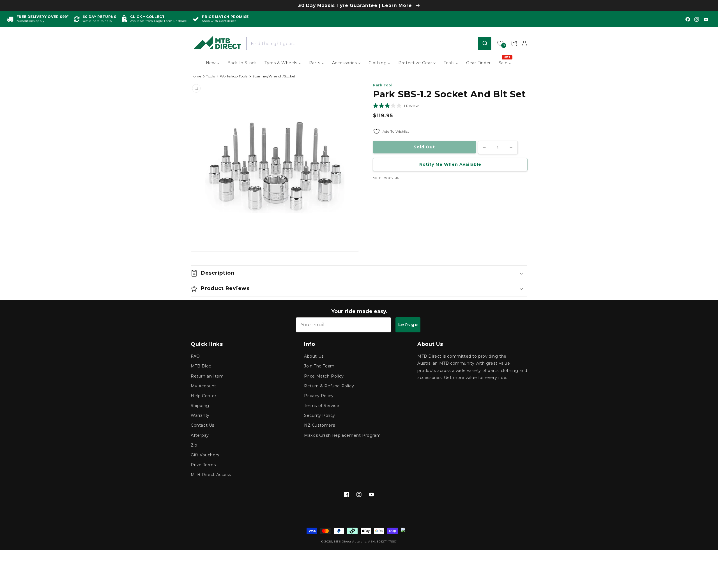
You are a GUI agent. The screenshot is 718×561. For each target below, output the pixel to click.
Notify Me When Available (450, 164)
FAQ (195, 356)
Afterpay (200, 435)
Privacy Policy (318, 395)
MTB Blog (201, 366)
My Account (203, 385)
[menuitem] (213, 63)
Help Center (204, 395)
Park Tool (382, 85)
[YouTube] (706, 19)
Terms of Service (321, 405)
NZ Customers (319, 425)
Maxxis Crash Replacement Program (342, 435)
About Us (314, 356)
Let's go (408, 324)
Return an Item (207, 376)
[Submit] (484, 43)
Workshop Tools (233, 76)
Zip (194, 445)
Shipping (200, 405)
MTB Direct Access (211, 474)
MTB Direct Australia (350, 541)
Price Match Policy (324, 376)
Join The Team (319, 366)
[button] (396, 106)
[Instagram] (697, 19)
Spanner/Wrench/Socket (274, 76)
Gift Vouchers (205, 454)
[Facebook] (688, 19)
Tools (210, 76)
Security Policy (319, 415)
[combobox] (369, 43)
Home (196, 76)
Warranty (200, 415)
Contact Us (202, 425)
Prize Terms (203, 464)
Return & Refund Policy (329, 385)
